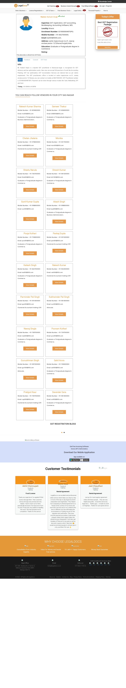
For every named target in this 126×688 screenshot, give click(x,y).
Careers (58, 577)
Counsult (35, 60)
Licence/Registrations (36, 10)
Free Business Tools (64, 10)
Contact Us (65, 577)
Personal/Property (94, 10)
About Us (52, 577)
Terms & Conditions (88, 577)
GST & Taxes (50, 10)
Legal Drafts (79, 10)
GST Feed (44, 60)
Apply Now (107, 47)
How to (105, 10)
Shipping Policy (100, 577)
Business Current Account (69, 6)
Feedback (27, 60)
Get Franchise (51, 6)
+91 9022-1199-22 (80, 566)
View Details (30, 126)
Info (20, 60)
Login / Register (106, 6)
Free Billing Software (88, 6)
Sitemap (108, 577)
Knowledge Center (106, 1)
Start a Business (20, 10)
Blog (71, 577)
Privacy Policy (78, 577)
